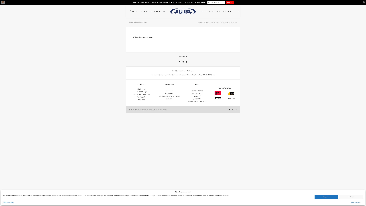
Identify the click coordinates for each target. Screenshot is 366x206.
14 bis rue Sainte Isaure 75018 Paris (164, 75)
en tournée (213, 11)
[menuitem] (130, 11)
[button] (130, 11)
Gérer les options (355, 202)
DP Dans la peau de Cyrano (211, 22)
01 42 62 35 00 (208, 75)
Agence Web (196, 99)
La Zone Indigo (141, 92)
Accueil (199, 22)
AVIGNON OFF (227, 11)
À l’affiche (145, 11)
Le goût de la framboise (141, 94)
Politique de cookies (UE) (197, 101)
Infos (203, 11)
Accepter (326, 197)
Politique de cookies (8, 202)
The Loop (141, 100)
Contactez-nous (197, 93)
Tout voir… (169, 99)
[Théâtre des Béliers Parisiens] (183, 11)
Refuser (351, 197)
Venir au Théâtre (197, 91)
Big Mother (141, 89)
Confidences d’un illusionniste (169, 96)
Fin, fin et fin (141, 97)
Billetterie (160, 11)
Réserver (197, 96)
